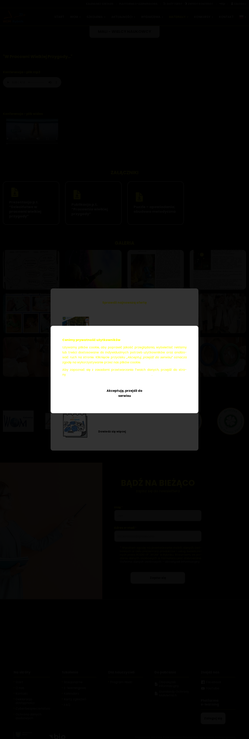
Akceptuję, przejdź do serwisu (124, 393)
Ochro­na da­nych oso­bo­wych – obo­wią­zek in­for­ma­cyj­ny (109, 374)
